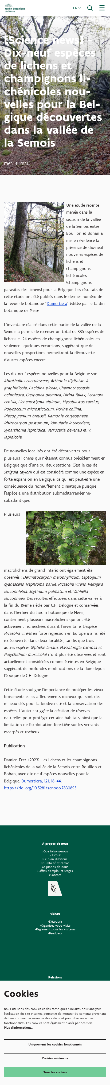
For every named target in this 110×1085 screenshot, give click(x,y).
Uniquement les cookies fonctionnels (55, 1044)
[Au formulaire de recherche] (90, 8)
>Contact (55, 875)
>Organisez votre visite (55, 925)
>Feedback (55, 933)
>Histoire (55, 855)
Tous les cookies (55, 1072)
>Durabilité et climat (55, 863)
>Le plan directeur (55, 859)
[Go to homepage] (15, 8)
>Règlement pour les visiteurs (55, 929)
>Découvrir (55, 921)
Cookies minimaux (55, 1058)
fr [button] (75, 8)
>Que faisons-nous (55, 851)
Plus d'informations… (18, 1027)
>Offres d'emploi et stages (55, 871)
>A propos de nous (55, 867)
